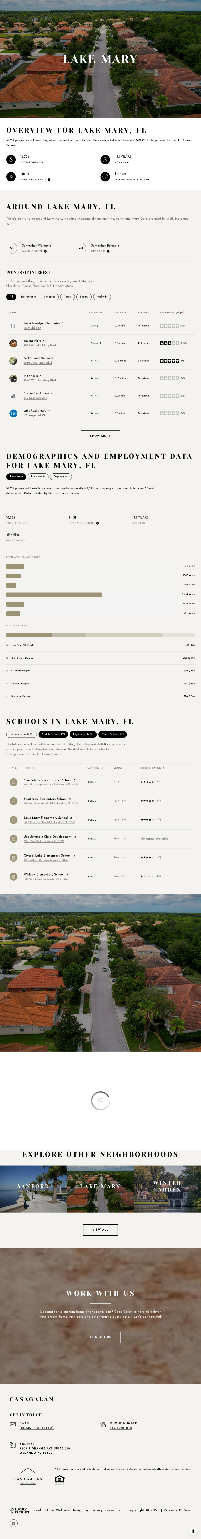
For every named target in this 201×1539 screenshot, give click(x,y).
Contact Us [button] (100, 1337)
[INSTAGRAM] (14, 1523)
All (13, 296)
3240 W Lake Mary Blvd (40, 380)
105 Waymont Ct (34, 415)
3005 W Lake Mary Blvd (40, 345)
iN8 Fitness (31, 375)
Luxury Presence (105, 1510)
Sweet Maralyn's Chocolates (42, 323)
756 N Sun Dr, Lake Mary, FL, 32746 (44, 841)
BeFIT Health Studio (37, 358)
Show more (100, 436)
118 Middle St (32, 328)
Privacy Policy (177, 1510)
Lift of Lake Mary (35, 410)
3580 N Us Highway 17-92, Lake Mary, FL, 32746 (51, 785)
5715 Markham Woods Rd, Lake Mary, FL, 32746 (51, 803)
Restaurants (30, 296)
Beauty (86, 296)
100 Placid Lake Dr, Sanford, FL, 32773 (46, 879)
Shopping (51, 296)
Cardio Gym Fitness (36, 393)
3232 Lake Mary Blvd (38, 363)
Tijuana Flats (32, 340)
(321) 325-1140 (121, 1428)
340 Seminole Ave (35, 398)
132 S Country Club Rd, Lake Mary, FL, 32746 (49, 822)
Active (69, 296)
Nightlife (104, 296)
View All (100, 1229)
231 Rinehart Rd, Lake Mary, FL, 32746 (46, 860)
